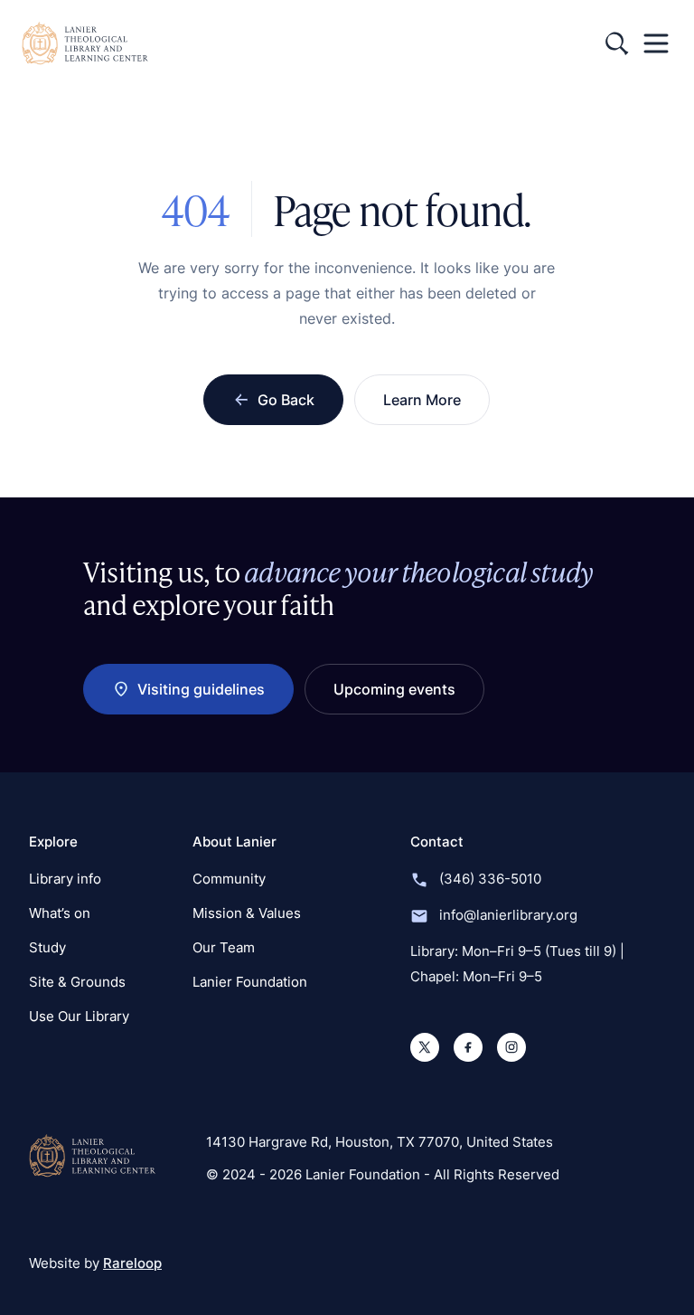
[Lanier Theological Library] (92, 1156)
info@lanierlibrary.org (508, 914)
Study (47, 947)
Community (229, 878)
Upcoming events (394, 689)
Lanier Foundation (249, 981)
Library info (65, 878)
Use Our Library (79, 1016)
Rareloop (132, 1263)
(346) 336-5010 (490, 878)
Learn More (422, 400)
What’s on (59, 912)
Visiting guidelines (201, 689)
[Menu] (656, 43)
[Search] (616, 43)
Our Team (223, 947)
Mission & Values (246, 912)
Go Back (286, 400)
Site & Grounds (77, 981)
